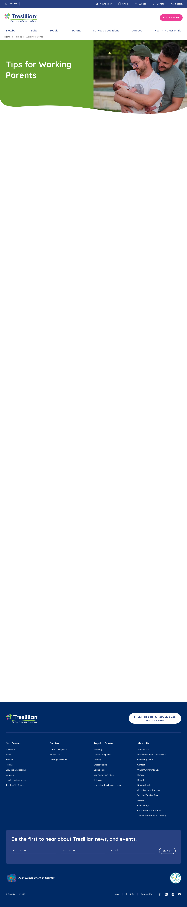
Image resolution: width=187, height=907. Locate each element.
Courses (10, 775)
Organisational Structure (149, 790)
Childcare (98, 780)
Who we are (143, 749)
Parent (18, 37)
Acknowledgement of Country (151, 815)
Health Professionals (15, 780)
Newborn (10, 749)
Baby (8, 754)
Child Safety (143, 805)
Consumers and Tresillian (149, 810)
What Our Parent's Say (148, 770)
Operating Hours (145, 759)
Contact (141, 765)
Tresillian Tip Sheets (15, 785)
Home (7, 37)
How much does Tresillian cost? (152, 754)
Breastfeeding (100, 765)
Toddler (9, 759)
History (140, 775)
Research (141, 800)
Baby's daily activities (103, 775)
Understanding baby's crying (107, 785)
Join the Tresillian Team (148, 795)
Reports (141, 780)
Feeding (97, 759)
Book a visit (171, 17)
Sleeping (98, 749)
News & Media (144, 785)
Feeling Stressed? (58, 759)
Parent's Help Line (58, 749)
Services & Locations (16, 770)
